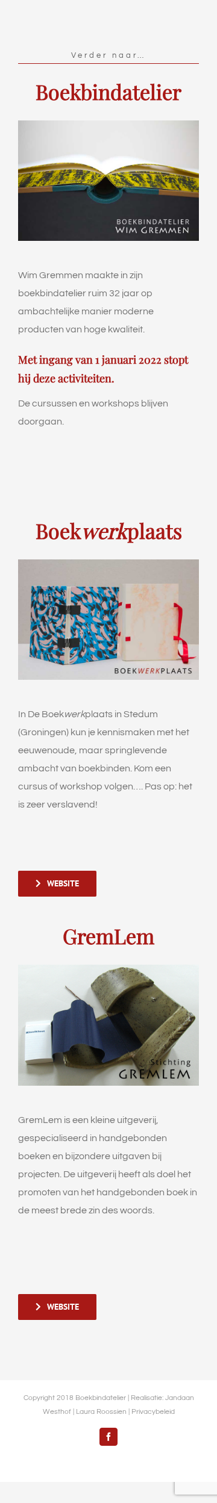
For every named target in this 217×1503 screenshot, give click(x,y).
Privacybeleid (153, 1412)
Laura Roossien (101, 1412)
